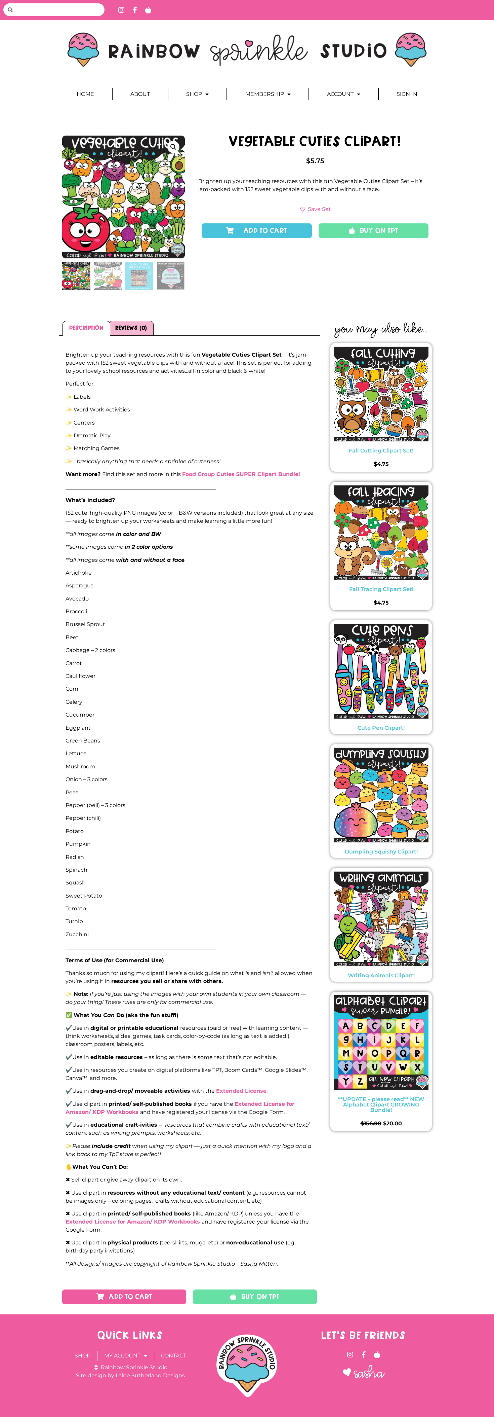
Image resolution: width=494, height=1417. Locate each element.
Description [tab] (86, 328)
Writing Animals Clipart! (381, 975)
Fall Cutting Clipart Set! (381, 450)
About (140, 94)
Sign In (407, 94)
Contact (173, 1355)
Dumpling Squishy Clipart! (381, 851)
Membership (264, 94)
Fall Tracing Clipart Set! (381, 589)
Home (85, 94)
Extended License (241, 1091)
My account (122, 1355)
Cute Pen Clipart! (381, 728)
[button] (173, 147)
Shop (194, 94)
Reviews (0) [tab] (131, 328)
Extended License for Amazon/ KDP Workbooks (133, 1222)
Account (340, 94)
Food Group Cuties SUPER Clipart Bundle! (241, 474)
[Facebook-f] (134, 10)
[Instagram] (121, 10)
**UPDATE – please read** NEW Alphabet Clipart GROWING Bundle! (381, 1104)
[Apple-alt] (148, 10)
